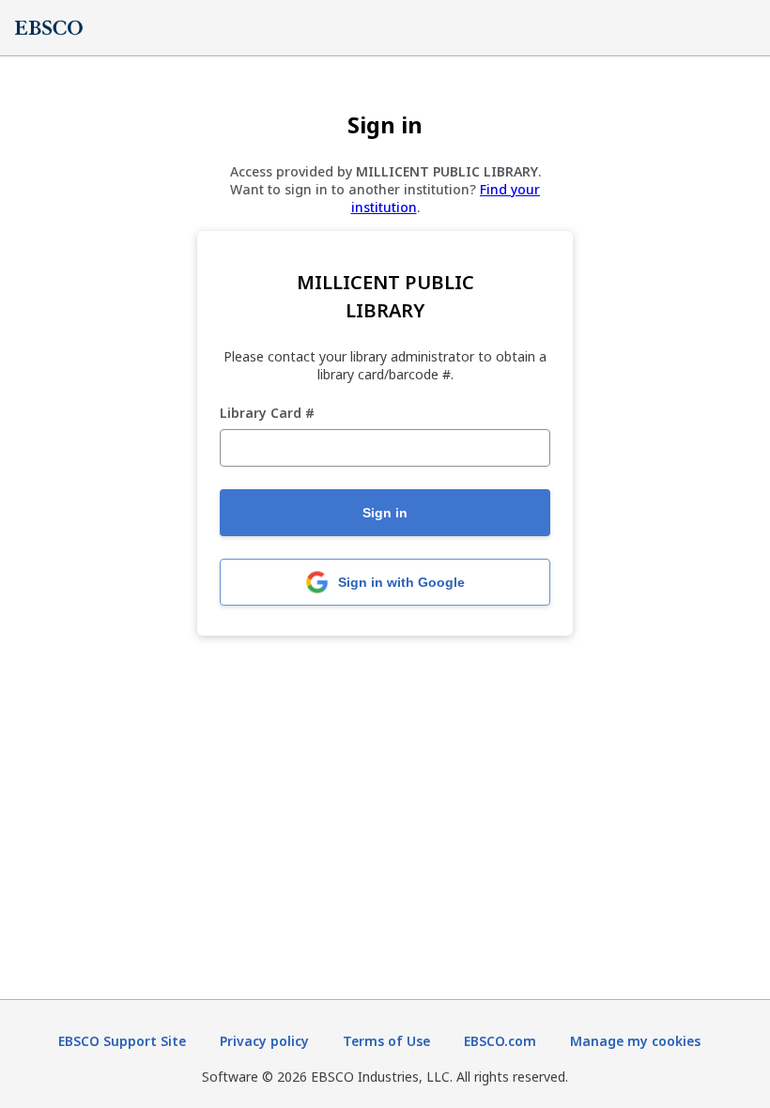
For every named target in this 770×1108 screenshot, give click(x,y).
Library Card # (267, 414)
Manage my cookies (635, 1041)
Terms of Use (386, 1041)
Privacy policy (264, 1041)
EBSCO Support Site (122, 1041)
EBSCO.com (500, 1041)
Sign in (385, 512)
